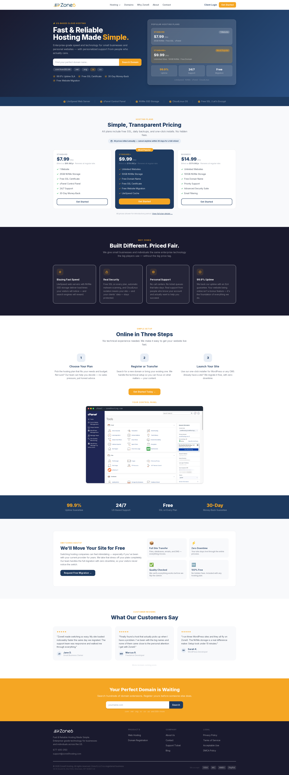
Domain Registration (138, 740)
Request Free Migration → (78, 573)
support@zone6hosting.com (67, 753)
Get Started (227, 4)
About (156, 4)
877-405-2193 (60, 749)
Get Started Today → (144, 391)
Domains (129, 4)
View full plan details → (162, 213)
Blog (168, 750)
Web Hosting (134, 735)
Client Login (210, 4)
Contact (167, 4)
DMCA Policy (209, 750)
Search (176, 705)
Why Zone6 (143, 4)
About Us (170, 735)
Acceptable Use (211, 745)
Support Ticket (173, 745)
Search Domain (130, 62)
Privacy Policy (210, 735)
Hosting (114, 4)
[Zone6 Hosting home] (64, 5)
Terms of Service (211, 740)
